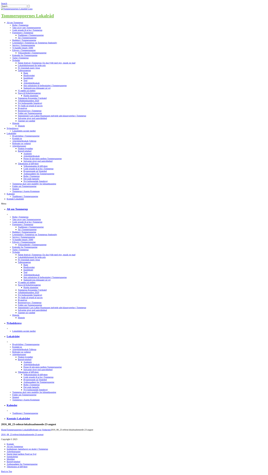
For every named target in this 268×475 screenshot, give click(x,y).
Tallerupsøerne (24, 70)
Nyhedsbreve (14, 323)
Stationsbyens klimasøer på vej (37, 88)
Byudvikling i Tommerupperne (26, 136)
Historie (15, 123)
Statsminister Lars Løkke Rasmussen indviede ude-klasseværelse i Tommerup (52, 116)
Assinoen (27, 153)
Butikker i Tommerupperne (24, 40)
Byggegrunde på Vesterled (35, 171)
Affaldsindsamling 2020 (28, 100)
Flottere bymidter (25, 148)
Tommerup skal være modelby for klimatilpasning (34, 184)
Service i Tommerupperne (23, 45)
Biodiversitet (29, 75)
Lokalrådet (13, 336)
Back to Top (6, 471)
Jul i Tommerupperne (27, 38)
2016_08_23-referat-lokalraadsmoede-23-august (22, 434)
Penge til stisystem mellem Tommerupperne (42, 158)
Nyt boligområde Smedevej (30, 103)
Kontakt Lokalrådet (18, 418)
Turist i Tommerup (20, 58)
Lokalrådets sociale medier (24, 131)
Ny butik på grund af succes (30, 106)
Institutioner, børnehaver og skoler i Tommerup (27, 449)
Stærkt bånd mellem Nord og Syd (21, 454)
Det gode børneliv (31, 179)
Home (4, 430)
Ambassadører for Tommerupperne (38, 174)
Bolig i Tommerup (20, 25)
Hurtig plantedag (30, 95)
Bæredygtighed (24, 151)
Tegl (25, 80)
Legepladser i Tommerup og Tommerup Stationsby (34, 43)
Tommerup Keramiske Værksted (32, 98)
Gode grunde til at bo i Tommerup (27, 30)
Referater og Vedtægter (40, 430)
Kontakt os (17, 138)
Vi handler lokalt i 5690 (22, 48)
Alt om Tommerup (17, 209)
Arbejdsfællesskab (31, 83)
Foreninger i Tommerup (22, 32)
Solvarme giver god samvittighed (32, 118)
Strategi (15, 189)
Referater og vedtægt (21, 143)
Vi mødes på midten (26, 90)
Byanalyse (22, 108)
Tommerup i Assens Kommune (26, 191)
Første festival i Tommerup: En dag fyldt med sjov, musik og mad (46, 63)
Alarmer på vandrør (26, 121)
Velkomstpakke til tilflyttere (35, 166)
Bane (25, 73)
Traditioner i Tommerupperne (31, 35)
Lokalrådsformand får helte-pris (32, 65)
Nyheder (16, 60)
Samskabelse (12, 456)
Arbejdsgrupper (19, 146)
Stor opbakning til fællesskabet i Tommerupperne (45, 85)
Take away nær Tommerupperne (26, 27)
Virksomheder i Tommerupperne (32, 53)
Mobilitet (11, 459)
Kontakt (10, 444)
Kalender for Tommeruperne (24, 55)
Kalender (12, 405)
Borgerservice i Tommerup (29, 111)
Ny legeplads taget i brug (29, 68)
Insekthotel (28, 78)
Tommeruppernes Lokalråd (27, 15)
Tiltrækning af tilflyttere (28, 163)
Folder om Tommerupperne (30, 113)
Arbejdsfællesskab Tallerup (24, 141)
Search (4, 3)
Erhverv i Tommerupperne (24, 50)
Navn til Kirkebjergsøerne (29, 93)
